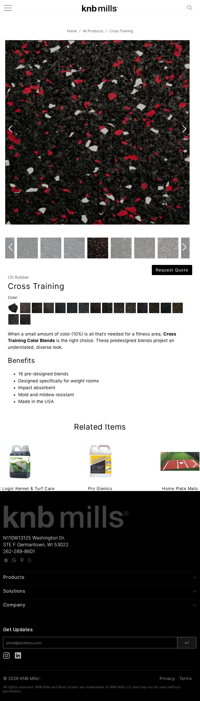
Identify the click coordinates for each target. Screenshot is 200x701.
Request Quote (172, 269)
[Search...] (191, 7)
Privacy (167, 678)
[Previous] (11, 139)
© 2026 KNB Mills (22, 678)
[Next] (183, 139)
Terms (185, 678)
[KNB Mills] (100, 7)
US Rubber (18, 277)
